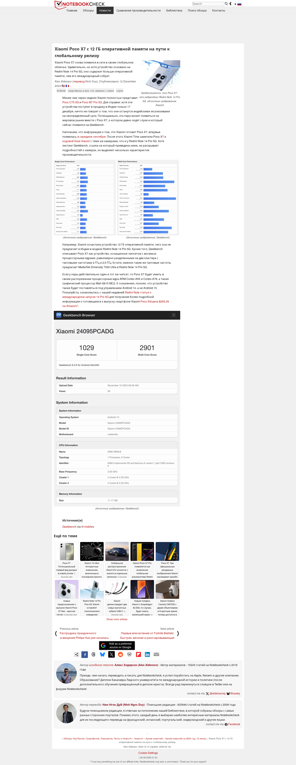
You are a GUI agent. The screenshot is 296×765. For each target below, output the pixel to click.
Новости (105, 10)
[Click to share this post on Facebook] (84, 654)
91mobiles (87, 527)
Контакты (218, 10)
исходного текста (101, 665)
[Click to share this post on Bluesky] (102, 654)
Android (61, 90)
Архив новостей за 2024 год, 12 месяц (185, 738)
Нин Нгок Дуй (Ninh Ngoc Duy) (123, 705)
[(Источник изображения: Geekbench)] (85, 198)
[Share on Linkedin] (147, 654)
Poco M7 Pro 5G (92, 102)
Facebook (233, 724)
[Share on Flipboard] (138, 654)
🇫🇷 (67, 86)
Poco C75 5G (70, 102)
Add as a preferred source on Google (120, 645)
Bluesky (235, 693)
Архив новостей (154, 738)
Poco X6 (145, 301)
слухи (119, 90)
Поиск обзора (197, 10)
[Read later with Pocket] (129, 654)
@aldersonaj (217, 693)
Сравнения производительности (138, 10)
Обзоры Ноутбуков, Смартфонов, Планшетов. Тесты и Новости (98, 738)
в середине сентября (91, 137)
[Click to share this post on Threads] (93, 654)
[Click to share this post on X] (111, 654)
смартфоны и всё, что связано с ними (91, 90)
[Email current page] (156, 654)
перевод (79, 81)
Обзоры (88, 10)
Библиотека (174, 10)
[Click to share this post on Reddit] (120, 654)
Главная (72, 10)
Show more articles (117, 619)
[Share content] (76, 654)
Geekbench (69, 527)
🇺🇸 (63, 86)
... (71, 86)
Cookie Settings (148, 753)
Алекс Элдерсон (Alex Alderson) (136, 665)
